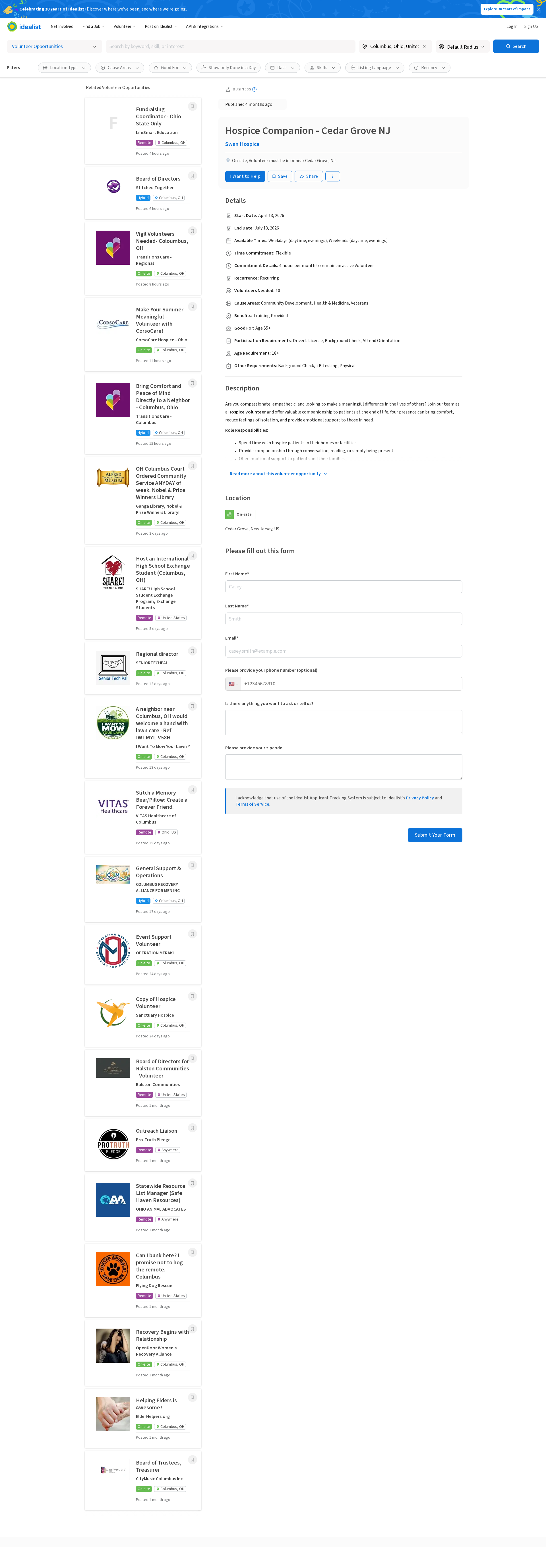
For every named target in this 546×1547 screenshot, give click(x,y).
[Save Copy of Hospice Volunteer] (192, 996)
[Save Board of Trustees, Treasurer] (192, 1459)
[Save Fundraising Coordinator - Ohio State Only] (192, 106)
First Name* (237, 574)
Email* (231, 638)
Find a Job (91, 27)
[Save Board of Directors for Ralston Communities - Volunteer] (192, 1058)
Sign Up (531, 27)
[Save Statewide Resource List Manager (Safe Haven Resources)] (192, 1183)
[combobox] (230, 46)
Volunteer (122, 27)
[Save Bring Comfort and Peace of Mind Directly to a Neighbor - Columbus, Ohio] (192, 383)
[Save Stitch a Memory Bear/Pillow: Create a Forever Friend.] (192, 789)
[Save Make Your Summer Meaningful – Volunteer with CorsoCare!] (192, 306)
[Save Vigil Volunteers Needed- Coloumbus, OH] (192, 230)
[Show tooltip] (254, 89)
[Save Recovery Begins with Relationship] (192, 1328)
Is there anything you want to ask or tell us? (269, 703)
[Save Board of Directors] (192, 175)
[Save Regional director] (192, 650)
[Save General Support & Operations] (192, 865)
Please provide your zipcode (253, 748)
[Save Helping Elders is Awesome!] (192, 1397)
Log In (512, 27)
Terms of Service (252, 804)
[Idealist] (24, 26)
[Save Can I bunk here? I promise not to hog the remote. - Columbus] (192, 1252)
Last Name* (237, 606)
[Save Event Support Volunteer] (192, 933)
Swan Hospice (242, 144)
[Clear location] (424, 46)
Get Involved (62, 27)
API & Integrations (202, 27)
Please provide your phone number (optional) (271, 670)
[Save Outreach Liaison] (192, 1127)
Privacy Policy (420, 798)
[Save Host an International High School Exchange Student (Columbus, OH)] (192, 555)
